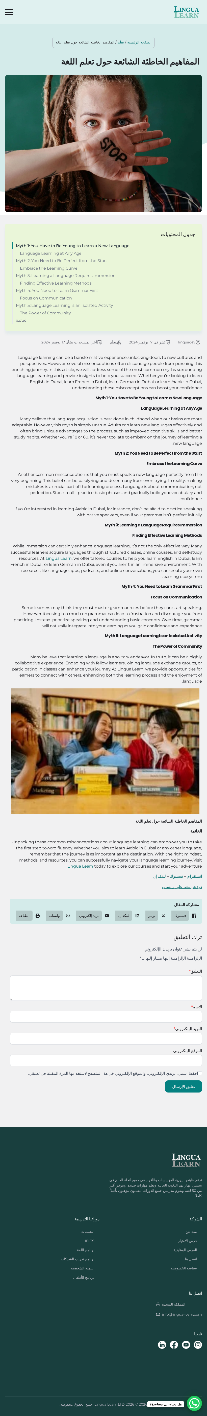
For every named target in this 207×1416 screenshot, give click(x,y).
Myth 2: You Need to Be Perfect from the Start (61, 260)
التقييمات (87, 1231)
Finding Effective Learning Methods (56, 283)
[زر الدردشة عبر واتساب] (194, 1403)
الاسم (196, 1007)
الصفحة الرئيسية (139, 42)
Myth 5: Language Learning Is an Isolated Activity (64, 305)
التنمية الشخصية (82, 1268)
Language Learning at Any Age (51, 253)
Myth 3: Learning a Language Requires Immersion (65, 275)
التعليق (195, 971)
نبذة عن (191, 1231)
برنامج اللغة (85, 1250)
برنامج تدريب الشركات (77, 1259)
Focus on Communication (46, 298)
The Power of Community (45, 313)
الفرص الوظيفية (185, 1250)
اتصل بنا (191, 1259)
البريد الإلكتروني (188, 1029)
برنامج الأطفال (83, 1277)
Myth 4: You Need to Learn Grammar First (57, 290)
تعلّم (121, 42)
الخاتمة (22, 320)
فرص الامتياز (187, 1241)
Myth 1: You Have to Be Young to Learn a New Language (73, 245)
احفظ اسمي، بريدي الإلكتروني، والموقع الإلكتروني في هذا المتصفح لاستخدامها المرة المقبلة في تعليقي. (113, 1073)
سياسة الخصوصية (184, 1268)
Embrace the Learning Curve (48, 268)
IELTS (89, 1241)
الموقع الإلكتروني (187, 1051)
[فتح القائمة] (9, 12)
